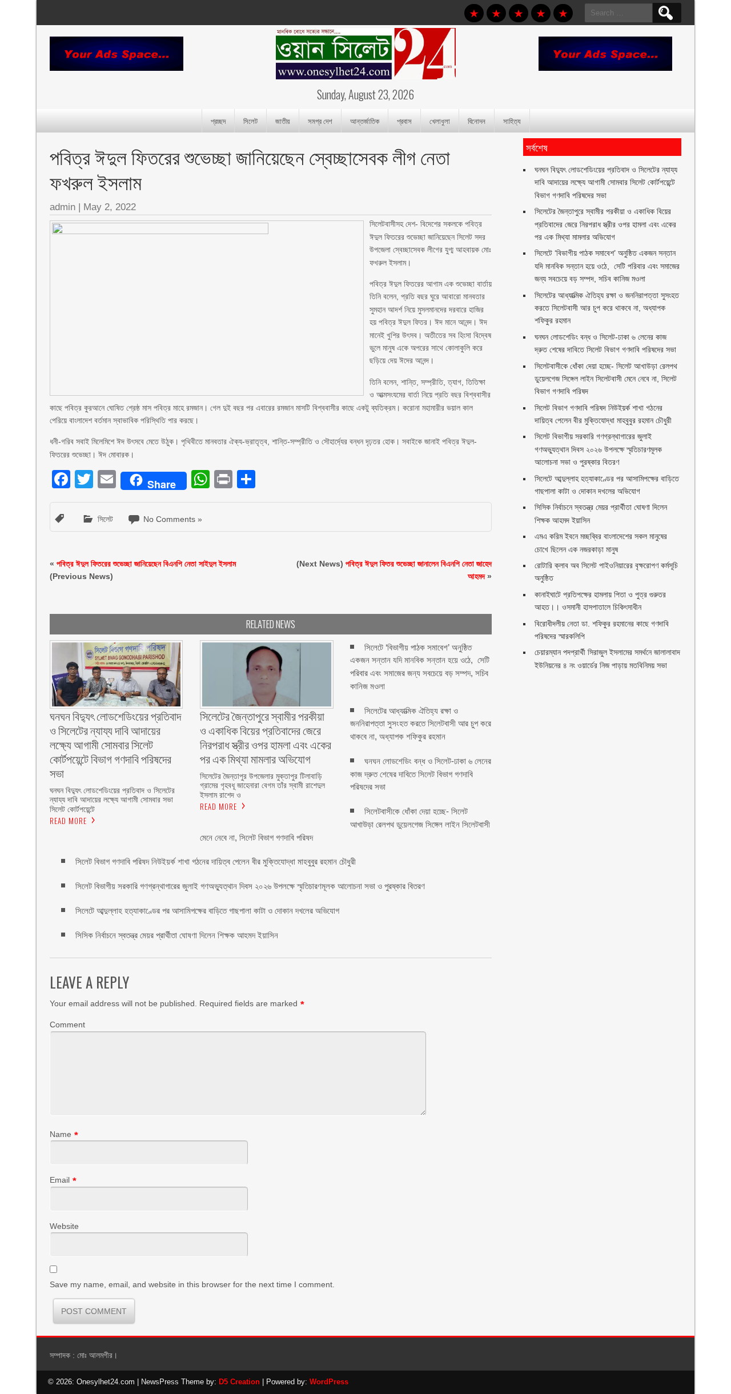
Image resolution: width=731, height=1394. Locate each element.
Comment (67, 1024)
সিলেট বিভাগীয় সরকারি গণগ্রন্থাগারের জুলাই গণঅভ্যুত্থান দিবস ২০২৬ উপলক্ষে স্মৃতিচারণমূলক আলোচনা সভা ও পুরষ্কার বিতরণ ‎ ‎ (252, 886)
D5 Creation (239, 1381)
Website (64, 1226)
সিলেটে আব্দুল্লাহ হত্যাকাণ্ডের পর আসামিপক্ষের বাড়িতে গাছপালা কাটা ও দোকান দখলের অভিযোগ (207, 910)
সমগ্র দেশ (320, 120)
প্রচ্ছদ (218, 120)
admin (62, 207)
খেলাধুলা (439, 120)
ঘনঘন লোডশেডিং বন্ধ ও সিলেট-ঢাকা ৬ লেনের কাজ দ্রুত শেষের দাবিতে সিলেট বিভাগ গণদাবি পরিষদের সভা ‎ (420, 774)
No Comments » (172, 519)
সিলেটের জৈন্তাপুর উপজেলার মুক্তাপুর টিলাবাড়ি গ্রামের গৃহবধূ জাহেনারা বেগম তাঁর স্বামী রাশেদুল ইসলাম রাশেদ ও (262, 785)
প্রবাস (404, 120)
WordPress (329, 1381)
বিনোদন (476, 120)
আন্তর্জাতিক (364, 120)
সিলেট (250, 120)
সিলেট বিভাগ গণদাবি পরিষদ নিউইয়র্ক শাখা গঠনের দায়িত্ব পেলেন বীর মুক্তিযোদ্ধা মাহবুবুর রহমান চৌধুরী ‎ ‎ (217, 861)
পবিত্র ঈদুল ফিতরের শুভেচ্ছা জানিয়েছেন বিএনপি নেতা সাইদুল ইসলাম (146, 563)
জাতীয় (282, 120)
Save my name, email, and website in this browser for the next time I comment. (192, 1284)
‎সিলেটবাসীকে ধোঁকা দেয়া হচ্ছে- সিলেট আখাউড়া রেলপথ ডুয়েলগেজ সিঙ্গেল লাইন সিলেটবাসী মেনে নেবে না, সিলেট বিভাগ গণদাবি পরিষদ (606, 378)
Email (60, 1179)
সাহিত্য (512, 120)
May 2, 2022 (109, 207)
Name (60, 1134)
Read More (68, 820)
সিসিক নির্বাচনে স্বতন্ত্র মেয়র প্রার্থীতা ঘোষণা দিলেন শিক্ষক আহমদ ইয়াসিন (176, 935)
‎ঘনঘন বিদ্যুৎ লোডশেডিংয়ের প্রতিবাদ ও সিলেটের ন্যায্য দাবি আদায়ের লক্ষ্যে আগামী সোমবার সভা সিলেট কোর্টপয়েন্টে (112, 799)
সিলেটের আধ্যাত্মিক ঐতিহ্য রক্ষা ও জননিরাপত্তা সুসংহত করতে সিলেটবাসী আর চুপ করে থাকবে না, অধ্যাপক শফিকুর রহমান (420, 724)
